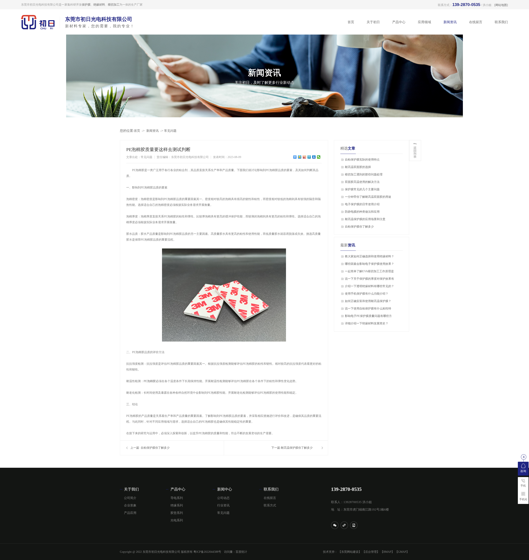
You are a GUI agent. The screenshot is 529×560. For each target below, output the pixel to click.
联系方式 (270, 505)
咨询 (523, 471)
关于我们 (131, 489)
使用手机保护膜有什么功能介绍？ (366, 293)
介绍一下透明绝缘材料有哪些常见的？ (369, 286)
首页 (351, 22)
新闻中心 (224, 489)
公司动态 (223, 498)
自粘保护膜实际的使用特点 (362, 159)
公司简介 (130, 498)
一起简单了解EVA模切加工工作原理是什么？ (369, 272)
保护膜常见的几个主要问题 (362, 189)
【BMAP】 (387, 551)
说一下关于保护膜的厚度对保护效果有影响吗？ (369, 280)
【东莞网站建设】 (349, 551)
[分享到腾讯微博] (309, 157)
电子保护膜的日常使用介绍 (362, 204)
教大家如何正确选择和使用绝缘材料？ (369, 256)
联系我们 (501, 22)
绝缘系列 (176, 505)
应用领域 (424, 22)
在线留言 (475, 22)
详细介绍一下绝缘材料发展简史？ (366, 323)
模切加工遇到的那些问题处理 (363, 174)
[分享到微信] (318, 157)
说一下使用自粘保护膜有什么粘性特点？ (368, 309)
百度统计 (241, 551)
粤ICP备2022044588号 (207, 551)
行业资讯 (223, 505)
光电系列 (176, 520)
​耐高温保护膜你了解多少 (297, 447)
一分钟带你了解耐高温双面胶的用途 (368, 196)
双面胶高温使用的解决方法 (362, 181)
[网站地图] (501, 5)
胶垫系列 (176, 512)
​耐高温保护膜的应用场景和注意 (365, 219)
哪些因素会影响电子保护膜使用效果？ (369, 263)
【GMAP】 (402, 551)
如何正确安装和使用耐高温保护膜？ (368, 301)
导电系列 (176, 498)
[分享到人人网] (314, 157)
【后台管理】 (371, 551)
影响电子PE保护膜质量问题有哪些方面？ (368, 317)
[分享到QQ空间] (299, 157)
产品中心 (398, 22)
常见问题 (170, 130)
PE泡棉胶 (150, 381)
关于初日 (373, 22)
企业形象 (130, 505)
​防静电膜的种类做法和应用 (362, 211)
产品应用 (130, 512)
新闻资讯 (450, 22)
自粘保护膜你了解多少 (155, 447)
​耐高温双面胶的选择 (358, 167)
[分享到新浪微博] (304, 157)
